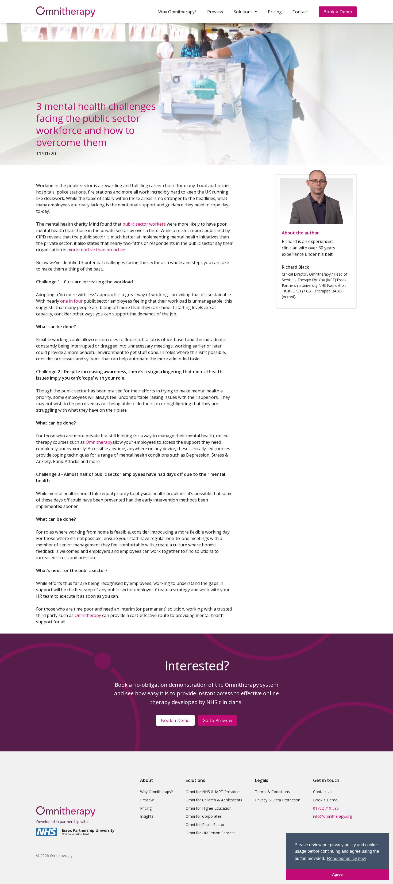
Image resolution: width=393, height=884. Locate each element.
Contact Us (322, 791)
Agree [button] (337, 874)
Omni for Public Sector (205, 824)
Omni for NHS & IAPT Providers (213, 791)
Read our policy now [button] (346, 858)
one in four (71, 301)
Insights (146, 816)
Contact (300, 12)
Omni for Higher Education (209, 808)
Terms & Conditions (272, 791)
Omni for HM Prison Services (211, 832)
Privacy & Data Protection (277, 799)
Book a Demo (337, 12)
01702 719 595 (326, 808)
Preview (215, 12)
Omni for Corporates (204, 816)
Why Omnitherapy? (177, 12)
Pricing (275, 12)
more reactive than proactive (96, 250)
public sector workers (144, 224)
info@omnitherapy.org (332, 816)
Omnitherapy (99, 442)
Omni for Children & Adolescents (214, 799)
